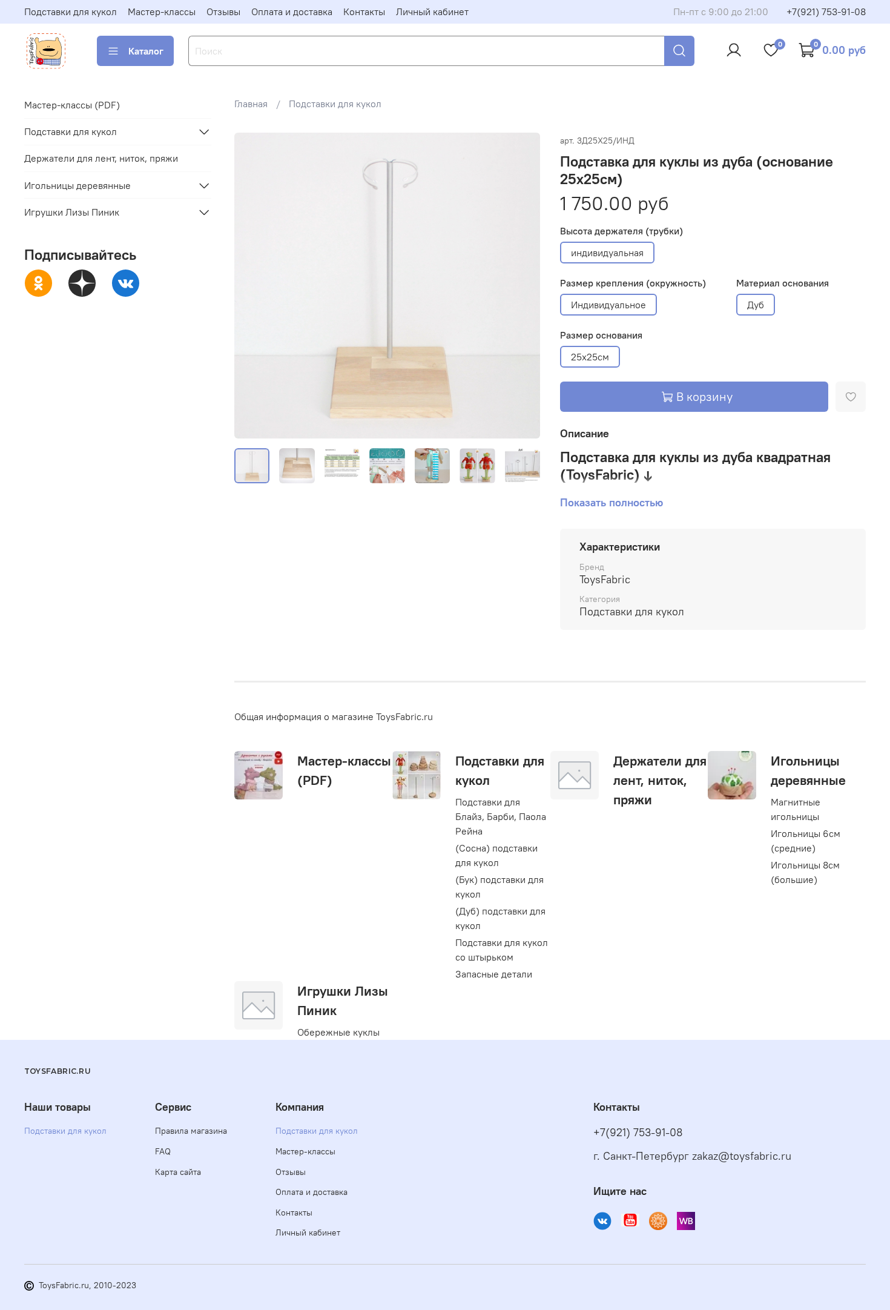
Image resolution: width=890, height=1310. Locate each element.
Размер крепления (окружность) (633, 283)
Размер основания (601, 335)
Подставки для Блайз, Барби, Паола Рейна (500, 816)
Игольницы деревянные (77, 185)
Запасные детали (493, 974)
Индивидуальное (608, 305)
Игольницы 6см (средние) (805, 840)
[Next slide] (521, 285)
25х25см (590, 357)
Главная (251, 104)
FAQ (163, 1151)
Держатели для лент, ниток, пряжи (660, 780)
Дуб (755, 305)
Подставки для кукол (70, 11)
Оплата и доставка (291, 11)
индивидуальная (607, 252)
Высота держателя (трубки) (621, 231)
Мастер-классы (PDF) (72, 105)
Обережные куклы (338, 1032)
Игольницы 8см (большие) (805, 872)
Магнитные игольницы (795, 809)
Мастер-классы (162, 11)
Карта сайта (178, 1171)
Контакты (364, 11)
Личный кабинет (432, 11)
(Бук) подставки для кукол (499, 886)
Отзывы (223, 11)
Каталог (145, 51)
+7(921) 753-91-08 (826, 11)
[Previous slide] (253, 285)
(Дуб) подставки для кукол (500, 918)
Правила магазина (191, 1130)
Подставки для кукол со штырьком (501, 949)
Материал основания (782, 283)
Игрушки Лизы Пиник (71, 212)
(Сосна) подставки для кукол (496, 855)
